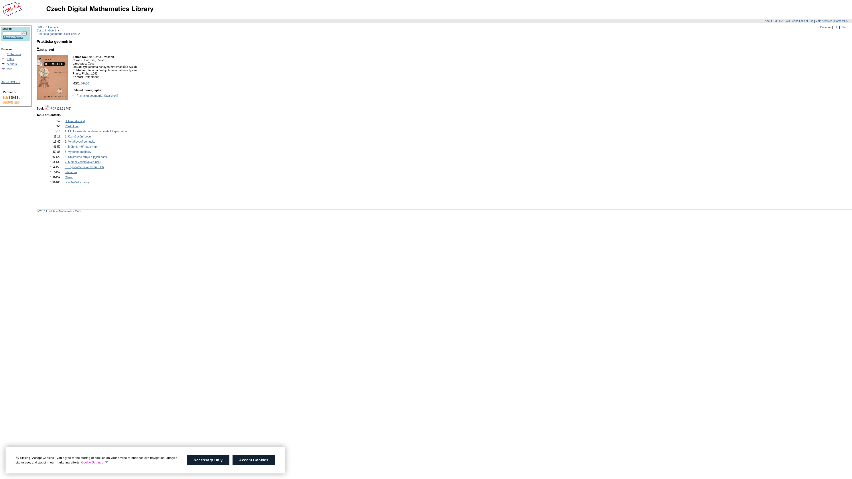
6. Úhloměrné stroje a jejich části (86, 157)
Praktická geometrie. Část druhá (97, 95)
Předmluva (72, 126)
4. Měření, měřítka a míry (81, 146)
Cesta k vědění (46, 30)
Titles (10, 59)
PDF (53, 108)
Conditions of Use (802, 21)
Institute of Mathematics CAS (63, 211)
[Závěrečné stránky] (78, 182)
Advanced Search (13, 37)
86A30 (85, 83)
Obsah (69, 177)
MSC (10, 69)
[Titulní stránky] (75, 121)
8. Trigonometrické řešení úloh (84, 167)
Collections (14, 54)
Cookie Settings (92, 462)
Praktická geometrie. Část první (57, 33)
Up (836, 27)
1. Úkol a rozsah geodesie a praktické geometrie (96, 131)
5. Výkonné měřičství (78, 151)
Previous (825, 27)
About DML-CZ (774, 21)
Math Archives (823, 21)
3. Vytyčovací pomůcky (80, 141)
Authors (12, 64)
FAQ (787, 21)
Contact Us (841, 21)
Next (845, 27)
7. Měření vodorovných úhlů (83, 162)
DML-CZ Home (46, 27)
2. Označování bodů (78, 136)
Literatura (71, 172)
